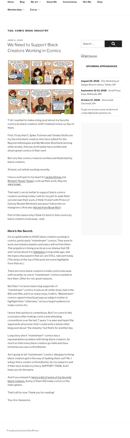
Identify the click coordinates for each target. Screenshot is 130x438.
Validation (39, 251)
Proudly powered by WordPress (23, 430)
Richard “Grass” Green (21, 180)
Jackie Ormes (53, 177)
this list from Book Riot (46, 207)
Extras (33, 9)
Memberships (15, 9)
